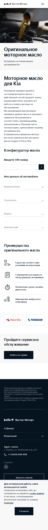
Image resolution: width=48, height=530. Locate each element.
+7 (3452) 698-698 (17, 454)
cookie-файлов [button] (37, 493)
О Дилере (9, 428)
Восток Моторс (19, 4)
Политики (8, 503)
